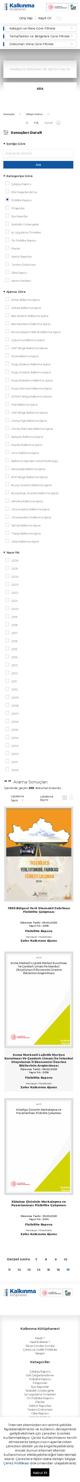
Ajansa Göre (16, 291)
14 (38, 1269)
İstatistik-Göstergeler (40, 1390)
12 (19, 1269)
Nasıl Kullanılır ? (40, 1342)
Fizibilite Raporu (40, 1379)
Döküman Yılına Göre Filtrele (31, 44)
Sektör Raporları (40, 1405)
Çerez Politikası (16, 1463)
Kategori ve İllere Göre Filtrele (32, 28)
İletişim (40, 1353)
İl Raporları (40, 1383)
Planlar (40, 1402)
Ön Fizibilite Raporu (39, 1398)
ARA (40, 89)
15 (48, 1269)
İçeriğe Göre (15, 143)
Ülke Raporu (40, 1413)
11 (9, 1269)
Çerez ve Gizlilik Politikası (40, 1349)
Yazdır (48, 122)
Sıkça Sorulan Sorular (40, 1345)
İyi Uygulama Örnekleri (40, 1394)
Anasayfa (8, 114)
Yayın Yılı (12, 552)
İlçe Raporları (40, 1386)
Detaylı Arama (34, 114)
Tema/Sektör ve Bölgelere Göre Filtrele (39, 36)
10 (65, 1259)
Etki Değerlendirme (40, 1375)
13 (28, 1269)
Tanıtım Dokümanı (39, 1409)
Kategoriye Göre (19, 176)
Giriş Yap (26, 18)
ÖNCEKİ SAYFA (18, 1259)
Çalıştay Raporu (40, 1371)
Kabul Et (40, 1473)
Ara (38, 165)
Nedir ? (40, 1338)
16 (58, 1269)
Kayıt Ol (44, 18)
